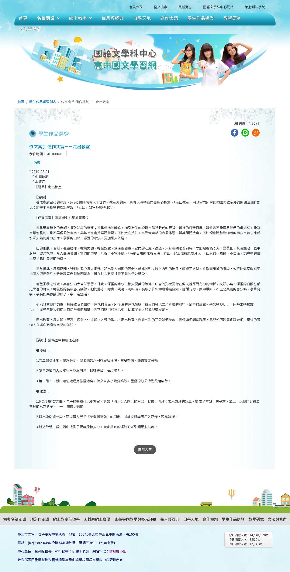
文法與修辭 (30, 29)
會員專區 (136, 6)
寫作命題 (169, 18)
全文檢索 (160, 6)
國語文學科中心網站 (218, 6)
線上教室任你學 (66, 519)
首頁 (23, 18)
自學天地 (142, 18)
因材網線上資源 (97, 519)
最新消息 (185, 6)
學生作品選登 (200, 18)
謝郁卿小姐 (117, 551)
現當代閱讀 (39, 519)
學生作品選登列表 (42, 101)
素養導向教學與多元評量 (135, 519)
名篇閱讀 (46, 18)
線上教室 (78, 18)
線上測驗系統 (255, 6)
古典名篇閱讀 (14, 519)
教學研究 (232, 18)
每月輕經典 (112, 18)
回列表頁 (145, 449)
